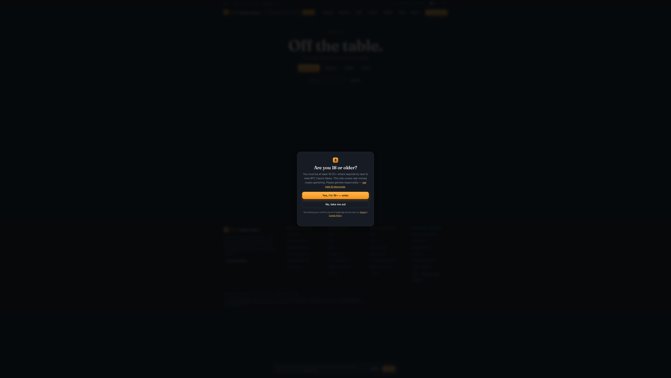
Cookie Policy (335, 215)
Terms (363, 212)
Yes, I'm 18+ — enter (335, 195)
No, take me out (336, 204)
